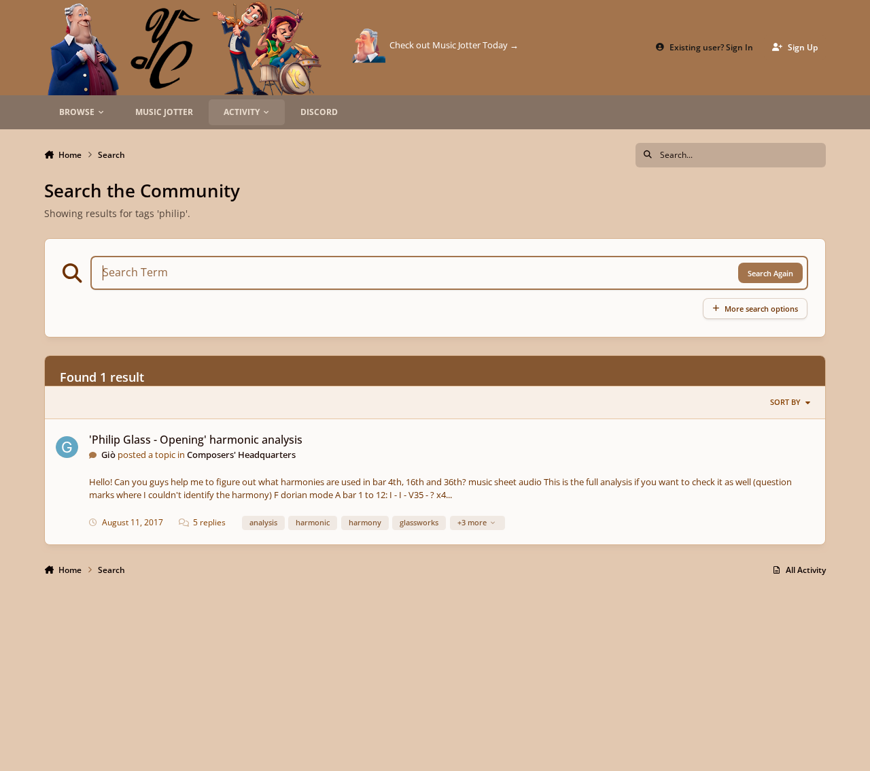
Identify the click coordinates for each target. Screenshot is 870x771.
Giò (108, 454)
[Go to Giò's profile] (67, 447)
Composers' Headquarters (241, 454)
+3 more (472, 522)
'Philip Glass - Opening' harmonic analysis (195, 439)
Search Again (770, 273)
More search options (761, 309)
